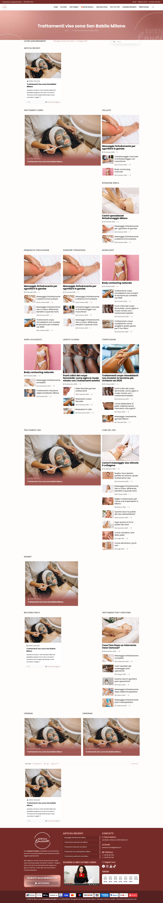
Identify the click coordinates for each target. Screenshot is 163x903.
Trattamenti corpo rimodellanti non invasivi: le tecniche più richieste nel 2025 (48, 323)
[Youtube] (111, 866)
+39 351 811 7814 (28, 2)
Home (67, 31)
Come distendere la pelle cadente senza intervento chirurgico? (125, 406)
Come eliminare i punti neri (125, 544)
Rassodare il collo (83, 409)
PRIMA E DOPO (142, 2)
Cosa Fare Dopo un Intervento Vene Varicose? (119, 646)
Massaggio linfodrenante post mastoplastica (126, 701)
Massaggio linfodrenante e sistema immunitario (126, 237)
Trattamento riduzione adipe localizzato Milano (47, 391)
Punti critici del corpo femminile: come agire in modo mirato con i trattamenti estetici (126, 309)
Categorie (37, 764)
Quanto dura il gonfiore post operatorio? (126, 680)
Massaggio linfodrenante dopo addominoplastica (126, 690)
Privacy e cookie (109, 899)
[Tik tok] (114, 866)
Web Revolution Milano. (88, 899)
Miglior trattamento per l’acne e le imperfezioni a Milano (126, 501)
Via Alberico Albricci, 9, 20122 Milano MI (114, 840)
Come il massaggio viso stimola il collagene (120, 464)
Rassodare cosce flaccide (83, 400)
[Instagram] (107, 866)
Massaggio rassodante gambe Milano (125, 417)
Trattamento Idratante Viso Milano (76, 842)
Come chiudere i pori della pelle (124, 533)
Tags (47, 764)
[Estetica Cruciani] (4, 7)
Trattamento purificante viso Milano (76, 856)
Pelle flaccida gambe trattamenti (85, 389)
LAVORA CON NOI (154, 2)
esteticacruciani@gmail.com (111, 847)
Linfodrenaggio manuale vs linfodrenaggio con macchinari (126, 159)
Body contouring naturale (122, 170)
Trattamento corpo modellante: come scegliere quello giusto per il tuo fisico (125, 325)
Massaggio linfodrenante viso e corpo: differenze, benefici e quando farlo (48, 309)
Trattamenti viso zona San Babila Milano (85, 31)
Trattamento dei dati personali (126, 899)
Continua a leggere (53, 102)
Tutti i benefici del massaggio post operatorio (123, 668)
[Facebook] (103, 866)
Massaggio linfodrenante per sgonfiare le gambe (118, 147)
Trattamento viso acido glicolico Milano (77, 852)
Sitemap (100, 899)
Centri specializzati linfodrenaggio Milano (115, 217)
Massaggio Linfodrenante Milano (75, 838)
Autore (55, 764)
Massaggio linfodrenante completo (48, 381)
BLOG (134, 2)
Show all (135, 764)
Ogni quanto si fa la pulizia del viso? (124, 523)
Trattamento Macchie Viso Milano (75, 847)
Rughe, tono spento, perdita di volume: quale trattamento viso (126, 475)
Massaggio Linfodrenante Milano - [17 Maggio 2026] (70, 41)
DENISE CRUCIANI (34, 81)
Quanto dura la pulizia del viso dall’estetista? (125, 512)
